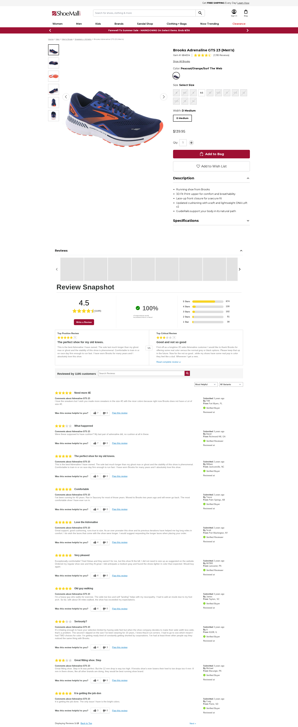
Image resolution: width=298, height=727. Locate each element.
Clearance (239, 23)
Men (79, 23)
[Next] (163, 97)
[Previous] (66, 97)
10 (210, 92)
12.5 (176, 101)
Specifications (186, 233)
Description (183, 191)
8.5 (184, 92)
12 (244, 92)
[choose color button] (176, 76)
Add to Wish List (214, 179)
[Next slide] (247, 30)
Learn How (243, 3)
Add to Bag (214, 167)
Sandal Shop (145, 23)
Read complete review (167, 375)
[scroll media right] (240, 282)
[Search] (200, 13)
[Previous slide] (50, 30)
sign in (218, 145)
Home (51, 39)
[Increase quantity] (191, 155)
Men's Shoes (67, 39)
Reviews (61, 263)
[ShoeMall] (66, 13)
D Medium (182, 118)
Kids (98, 23)
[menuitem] (57, 23)
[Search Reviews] (187, 386)
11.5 (235, 92)
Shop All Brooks (181, 61)
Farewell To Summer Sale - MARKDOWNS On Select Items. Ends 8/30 (149, 30)
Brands (119, 23)
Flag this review (119, 425)
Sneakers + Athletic (83, 39)
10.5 (218, 92)
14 (193, 101)
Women (57, 23)
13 (185, 101)
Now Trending (209, 23)
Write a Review (84, 335)
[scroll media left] (57, 282)
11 (227, 92)
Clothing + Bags (177, 23)
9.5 (201, 92)
